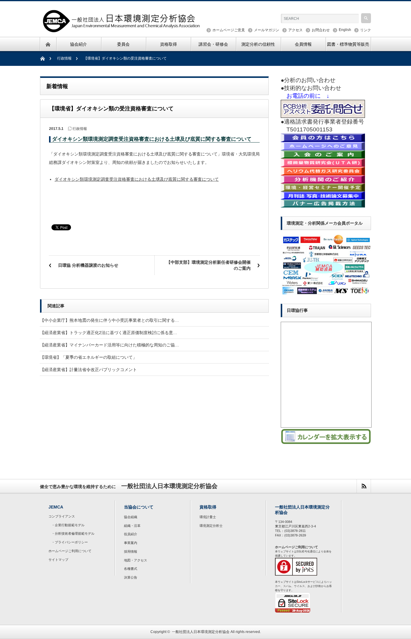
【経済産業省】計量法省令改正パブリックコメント (88, 369)
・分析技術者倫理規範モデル (72, 533)
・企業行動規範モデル (68, 525)
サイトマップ (58, 559)
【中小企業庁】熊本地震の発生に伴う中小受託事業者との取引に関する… (109, 320)
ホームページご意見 (228, 30)
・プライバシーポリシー (69, 542)
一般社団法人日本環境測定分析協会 (201, 632)
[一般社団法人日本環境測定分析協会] (122, 29)
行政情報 (64, 58)
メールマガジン (266, 30)
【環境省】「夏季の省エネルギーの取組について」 (88, 357)
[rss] (364, 486)
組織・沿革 (132, 525)
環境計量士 (207, 517)
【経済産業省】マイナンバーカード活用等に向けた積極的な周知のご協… (109, 345)
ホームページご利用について (69, 551)
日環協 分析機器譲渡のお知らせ (88, 265)
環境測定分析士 (211, 525)
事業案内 (130, 543)
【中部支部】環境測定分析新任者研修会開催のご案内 (208, 265)
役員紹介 (130, 534)
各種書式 (130, 568)
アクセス (295, 30)
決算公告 (130, 577)
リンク (365, 30)
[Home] (45, 58)
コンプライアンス (61, 516)
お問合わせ (321, 30)
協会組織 (130, 517)
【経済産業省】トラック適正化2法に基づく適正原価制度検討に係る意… (108, 332)
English (345, 30)
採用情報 (130, 551)
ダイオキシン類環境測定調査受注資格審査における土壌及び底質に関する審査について (136, 179)
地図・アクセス (135, 560)
